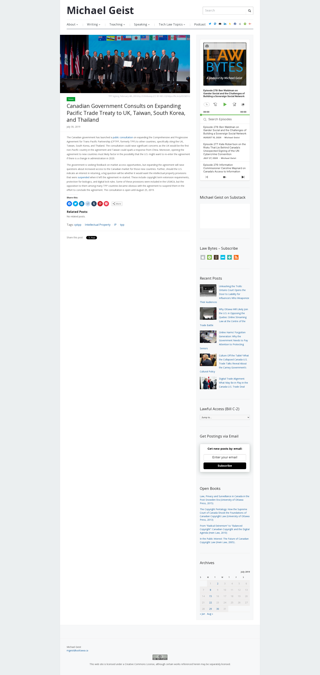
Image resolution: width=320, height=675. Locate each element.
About (71, 24)
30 (217, 608)
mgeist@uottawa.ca (77, 650)
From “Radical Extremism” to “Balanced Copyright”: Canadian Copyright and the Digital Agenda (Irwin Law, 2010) (225, 529)
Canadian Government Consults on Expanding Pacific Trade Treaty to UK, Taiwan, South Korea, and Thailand (126, 112)
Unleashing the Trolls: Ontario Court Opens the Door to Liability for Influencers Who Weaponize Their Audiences (224, 294)
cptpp (77, 224)
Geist (100, 10)
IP (115, 224)
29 (210, 608)
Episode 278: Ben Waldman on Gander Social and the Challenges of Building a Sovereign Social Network (224, 130)
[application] (225, 77)
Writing (92, 24)
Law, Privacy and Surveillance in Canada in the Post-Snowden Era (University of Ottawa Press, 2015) (224, 500)
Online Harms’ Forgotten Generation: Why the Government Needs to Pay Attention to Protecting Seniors (224, 340)
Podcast (200, 24)
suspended (83, 177)
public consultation (123, 137)
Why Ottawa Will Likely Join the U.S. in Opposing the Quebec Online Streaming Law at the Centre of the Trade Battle (224, 317)
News (71, 99)
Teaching (115, 24)
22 (210, 602)
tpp (122, 224)
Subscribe (225, 465)
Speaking (140, 24)
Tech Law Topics (171, 24)
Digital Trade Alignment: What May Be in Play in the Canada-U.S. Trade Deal (233, 382)
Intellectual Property (97, 224)
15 (210, 596)
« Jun (202, 613)
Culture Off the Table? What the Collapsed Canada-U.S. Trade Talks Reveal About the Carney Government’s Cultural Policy (224, 363)
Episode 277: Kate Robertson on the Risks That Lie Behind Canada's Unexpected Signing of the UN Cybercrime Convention (224, 149)
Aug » (210, 613)
